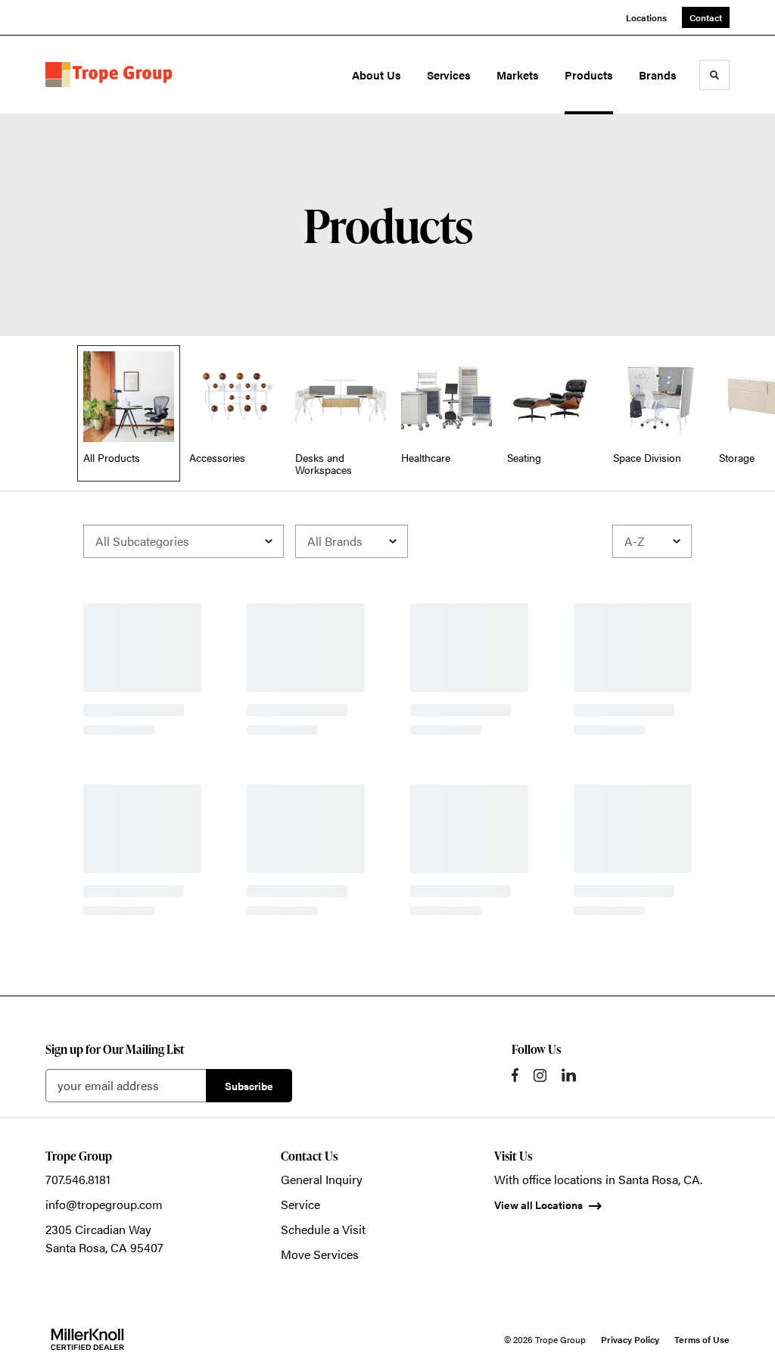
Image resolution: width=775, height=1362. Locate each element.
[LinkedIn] (569, 1075)
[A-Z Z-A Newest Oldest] (652, 541)
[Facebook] (515, 1075)
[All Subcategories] (183, 541)
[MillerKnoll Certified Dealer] (87, 1339)
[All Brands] (351, 541)
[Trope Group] (112, 74)
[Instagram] (540, 1075)
